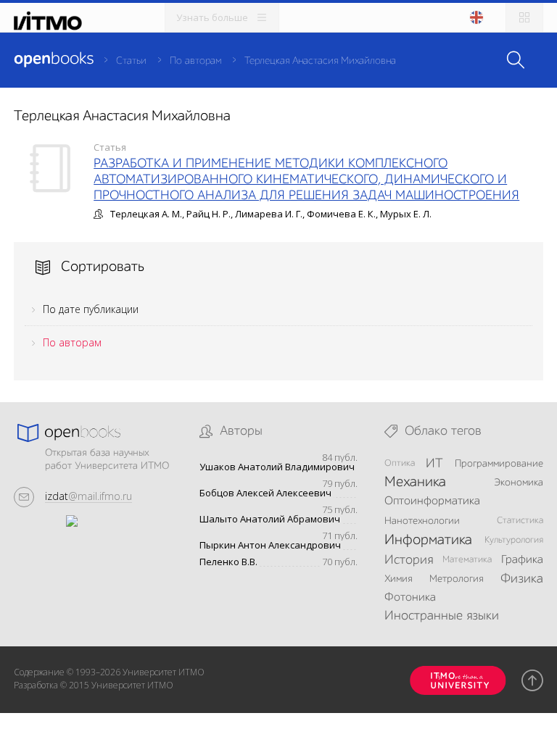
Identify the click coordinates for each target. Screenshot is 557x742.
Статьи (131, 61)
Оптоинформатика (432, 501)
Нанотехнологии (422, 521)
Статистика (520, 520)
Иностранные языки (441, 615)
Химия (398, 579)
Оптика (399, 463)
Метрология (456, 579)
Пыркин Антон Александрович (270, 545)
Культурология (513, 540)
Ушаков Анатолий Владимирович (277, 467)
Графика (522, 560)
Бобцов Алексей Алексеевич (265, 493)
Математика (467, 559)
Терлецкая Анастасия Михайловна (320, 61)
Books (54, 59)
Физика (521, 578)
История (408, 560)
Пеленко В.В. (228, 562)
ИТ (434, 463)
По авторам (195, 61)
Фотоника (410, 598)
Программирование (499, 464)
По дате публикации (91, 309)
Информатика (428, 540)
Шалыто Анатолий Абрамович (269, 519)
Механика (415, 482)
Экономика (518, 483)
